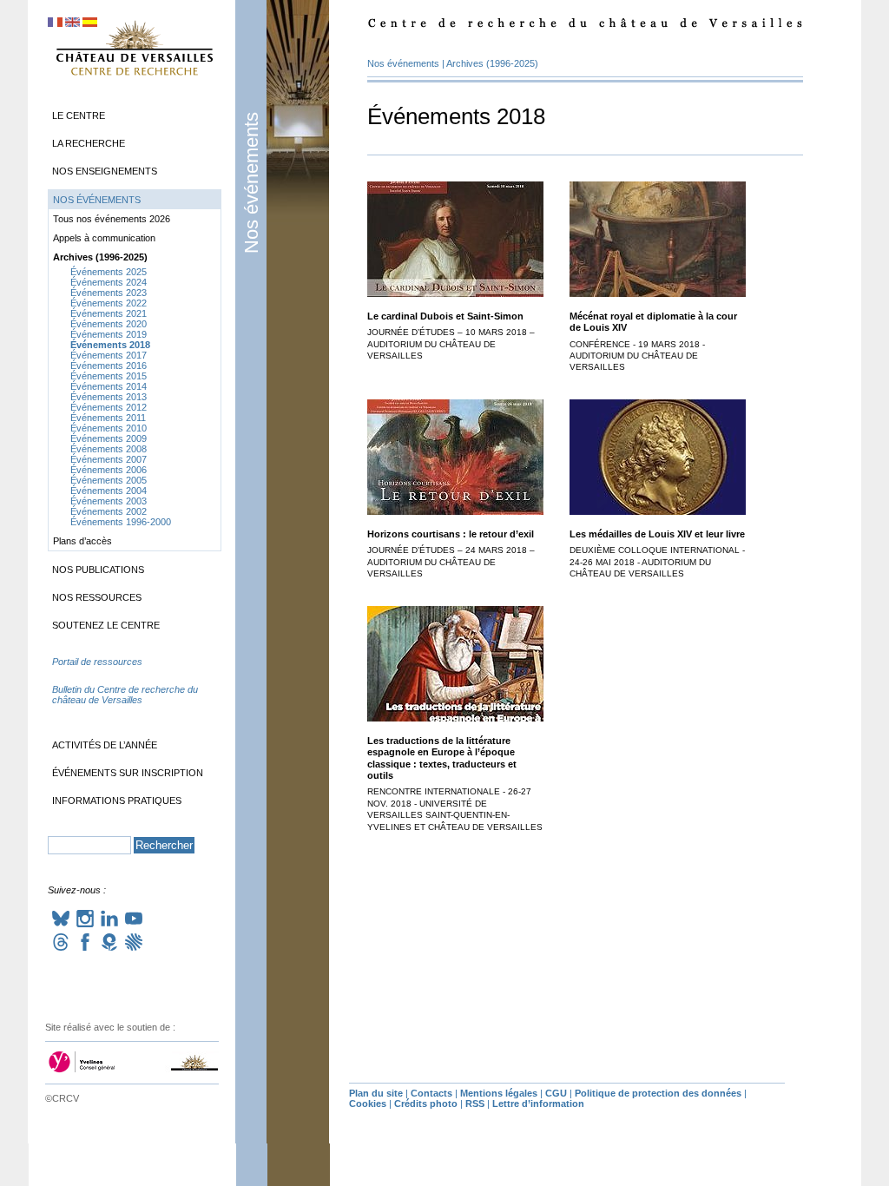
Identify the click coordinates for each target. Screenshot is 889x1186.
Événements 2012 (108, 407)
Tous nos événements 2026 (111, 219)
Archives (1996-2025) (492, 63)
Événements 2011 (108, 417)
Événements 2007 (108, 459)
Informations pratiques (116, 800)
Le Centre (78, 115)
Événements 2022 (108, 303)
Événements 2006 (108, 470)
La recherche (88, 143)
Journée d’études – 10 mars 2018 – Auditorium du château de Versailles (451, 343)
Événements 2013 (108, 397)
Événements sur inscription (127, 773)
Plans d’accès (82, 541)
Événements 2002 (108, 511)
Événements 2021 (108, 313)
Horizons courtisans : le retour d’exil (450, 534)
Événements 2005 (108, 480)
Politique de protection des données (658, 1093)
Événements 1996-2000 (120, 522)
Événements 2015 (108, 376)
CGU (556, 1093)
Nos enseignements (104, 171)
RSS (474, 1103)
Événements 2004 (108, 490)
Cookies (367, 1103)
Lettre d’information (538, 1103)
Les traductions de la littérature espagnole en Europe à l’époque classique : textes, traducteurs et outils (442, 758)
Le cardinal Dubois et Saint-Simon (445, 316)
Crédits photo (426, 1103)
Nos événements (251, 183)
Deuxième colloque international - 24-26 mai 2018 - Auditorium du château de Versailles (657, 561)
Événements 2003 (108, 501)
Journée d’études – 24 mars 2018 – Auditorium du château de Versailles (451, 561)
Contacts (431, 1093)
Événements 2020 (108, 324)
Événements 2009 (108, 438)
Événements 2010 (108, 428)
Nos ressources (97, 597)
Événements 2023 (108, 292)
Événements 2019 (108, 334)
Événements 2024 (108, 282)
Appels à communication (104, 238)
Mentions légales (498, 1093)
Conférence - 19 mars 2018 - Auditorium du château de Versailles (637, 355)
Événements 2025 (108, 272)
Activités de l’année (104, 745)
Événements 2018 (110, 344)
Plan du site (376, 1093)
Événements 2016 (108, 365)
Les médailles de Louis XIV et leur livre (657, 534)
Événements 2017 (108, 355)
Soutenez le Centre (106, 625)
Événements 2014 (108, 386)
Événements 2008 (108, 449)
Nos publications (98, 569)
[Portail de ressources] (134, 679)
